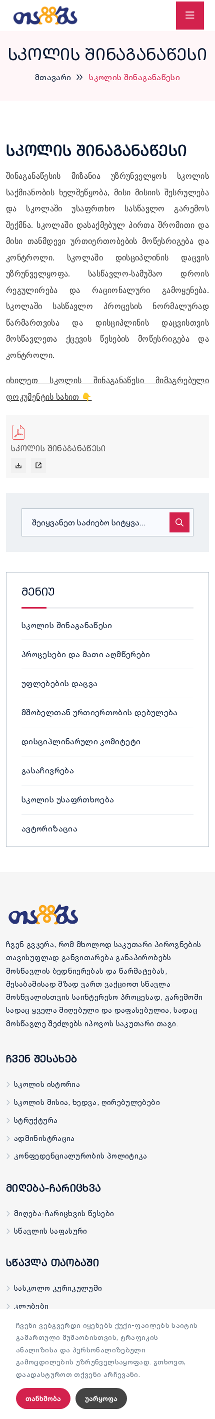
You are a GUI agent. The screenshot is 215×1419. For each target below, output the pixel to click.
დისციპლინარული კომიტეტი (81, 741)
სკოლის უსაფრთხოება (68, 799)
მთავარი (53, 77)
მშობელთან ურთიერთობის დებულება (100, 712)
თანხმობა (43, 1398)
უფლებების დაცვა (60, 683)
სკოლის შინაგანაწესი (67, 625)
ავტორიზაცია (50, 828)
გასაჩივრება (48, 770)
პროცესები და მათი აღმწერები (86, 654)
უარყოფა (101, 1398)
